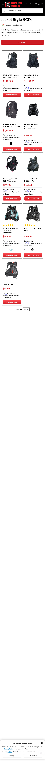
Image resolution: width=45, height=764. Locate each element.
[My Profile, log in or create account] (39, 4)
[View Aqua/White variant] (11, 250)
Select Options (12, 95)
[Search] (4, 11)
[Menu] (3, 4)
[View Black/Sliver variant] (32, 250)
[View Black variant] (11, 144)
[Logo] (13, 4)
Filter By (22, 42)
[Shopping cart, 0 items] (41, 3)
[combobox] (24, 11)
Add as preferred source (13, 25)
